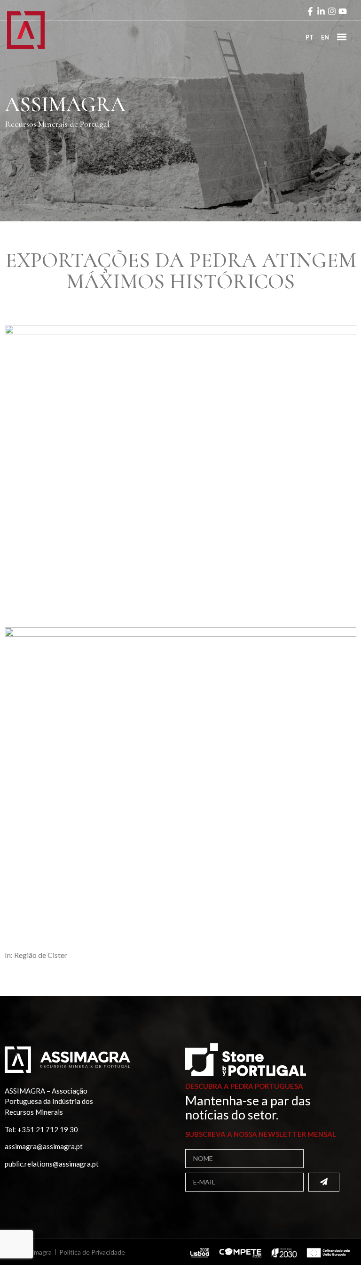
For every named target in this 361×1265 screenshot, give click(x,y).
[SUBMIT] (323, 1182)
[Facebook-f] (310, 11)
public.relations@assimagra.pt (52, 1164)
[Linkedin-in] (321, 11)
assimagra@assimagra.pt (44, 1146)
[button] (341, 36)
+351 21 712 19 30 (47, 1129)
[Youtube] (342, 11)
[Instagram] (332, 11)
